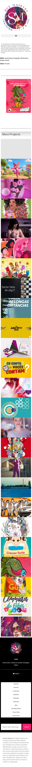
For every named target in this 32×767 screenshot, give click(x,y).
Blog (16, 705)
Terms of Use (16, 715)
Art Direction (16, 691)
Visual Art (16, 687)
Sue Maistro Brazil (16, 708)
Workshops (16, 698)
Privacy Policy (16, 712)
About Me (16, 684)
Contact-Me (16, 701)
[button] (16, 35)
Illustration (16, 694)
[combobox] (11, 727)
